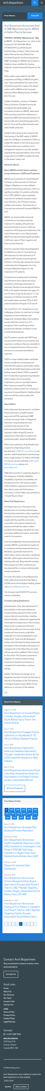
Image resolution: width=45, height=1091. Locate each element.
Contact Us (11, 974)
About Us (7, 992)
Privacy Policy (9, 1015)
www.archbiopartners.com (18, 587)
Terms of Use (9, 1012)
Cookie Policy (9, 1019)
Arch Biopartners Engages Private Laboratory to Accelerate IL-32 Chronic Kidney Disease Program (21, 735)
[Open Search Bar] (34, 3)
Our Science (9, 995)
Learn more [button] (9, 1080)
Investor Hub (9, 1002)
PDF (6, 693)
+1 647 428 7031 (13, 1034)
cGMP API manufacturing (26, 451)
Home (6, 988)
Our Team (7, 998)
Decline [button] (8, 1087)
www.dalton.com (11, 468)
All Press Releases (15, 788)
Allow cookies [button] (21, 1087)
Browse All (35, 16)
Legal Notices (9, 1022)
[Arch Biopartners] (13, 2)
